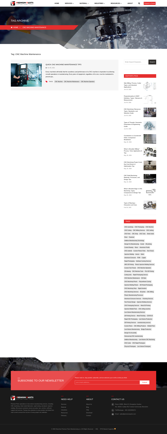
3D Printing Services (130, 322)
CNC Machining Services (131, 291)
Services (68, 3)
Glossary (63, 415)
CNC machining (128, 227)
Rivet (125, 237)
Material (83, 3)
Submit (144, 382)
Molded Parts (151, 326)
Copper (144, 257)
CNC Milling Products (140, 326)
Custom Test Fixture (130, 268)
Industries (99, 3)
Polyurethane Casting (145, 281)
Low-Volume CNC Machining (147, 339)
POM (138, 257)
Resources (115, 3)
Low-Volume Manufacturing (132, 329)
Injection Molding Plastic (131, 285)
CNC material (128, 250)
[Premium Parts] (22, 3)
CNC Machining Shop (130, 288)
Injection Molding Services (144, 302)
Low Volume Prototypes (144, 346)
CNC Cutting (127, 230)
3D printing (149, 244)
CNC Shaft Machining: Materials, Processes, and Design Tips (132, 177)
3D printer (142, 291)
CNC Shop (135, 233)
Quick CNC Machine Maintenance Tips (63, 65)
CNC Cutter (127, 343)
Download (89, 412)
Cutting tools (128, 274)
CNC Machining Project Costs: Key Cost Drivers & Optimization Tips (133, 164)
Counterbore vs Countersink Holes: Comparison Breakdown (132, 137)
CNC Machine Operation (87, 81)
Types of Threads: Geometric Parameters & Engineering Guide (133, 124)
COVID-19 (150, 315)
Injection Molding (129, 254)
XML (96, 429)
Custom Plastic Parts (139, 250)
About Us (89, 404)
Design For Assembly (130, 332)
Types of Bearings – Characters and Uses (130, 204)
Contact (88, 415)
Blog (87, 407)
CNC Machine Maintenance (71, 81)
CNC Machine (59, 81)
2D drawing (127, 271)
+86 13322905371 (130, 410)
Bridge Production (146, 329)
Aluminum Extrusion (130, 257)
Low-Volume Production (145, 319)
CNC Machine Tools (137, 271)
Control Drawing (128, 247)
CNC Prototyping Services (131, 305)
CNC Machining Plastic (130, 281)
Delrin (142, 254)
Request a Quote (149, 3)
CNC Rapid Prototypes (138, 343)
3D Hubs (143, 278)
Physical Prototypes (130, 346)
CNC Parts (127, 233)
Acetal (142, 244)
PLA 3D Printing (149, 271)
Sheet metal (150, 233)
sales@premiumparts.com (128, 414)
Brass (136, 247)
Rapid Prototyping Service (140, 274)
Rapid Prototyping (129, 261)
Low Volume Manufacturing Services (134, 312)
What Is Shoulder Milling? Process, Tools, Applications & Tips (133, 151)
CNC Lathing (149, 230)
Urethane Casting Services (143, 261)
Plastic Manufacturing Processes (133, 295)
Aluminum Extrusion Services (132, 298)
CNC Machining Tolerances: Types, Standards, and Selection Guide (132, 111)
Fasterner (131, 237)
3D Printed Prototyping (146, 285)
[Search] (139, 3)
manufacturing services (144, 322)
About (130, 3)
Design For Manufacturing (131, 244)
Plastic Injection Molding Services (144, 264)
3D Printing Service (129, 315)
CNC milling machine (144, 309)
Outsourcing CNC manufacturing (133, 336)
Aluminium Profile (145, 247)
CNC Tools (142, 233)
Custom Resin (128, 326)
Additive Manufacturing (130, 339)
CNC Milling (150, 291)
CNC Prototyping (139, 227)
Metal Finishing (141, 315)
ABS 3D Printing (129, 264)
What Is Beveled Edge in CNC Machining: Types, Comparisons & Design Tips (133, 190)
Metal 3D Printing (145, 305)
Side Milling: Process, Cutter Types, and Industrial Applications (132, 85)
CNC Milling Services (139, 230)
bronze (137, 254)
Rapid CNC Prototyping (130, 319)
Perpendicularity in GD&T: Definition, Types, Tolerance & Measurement (133, 98)
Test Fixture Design (129, 302)
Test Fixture (150, 250)
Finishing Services (148, 298)
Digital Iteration (142, 288)
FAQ (87, 410)
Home (57, 3)
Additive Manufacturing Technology (134, 240)
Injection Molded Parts (130, 309)
